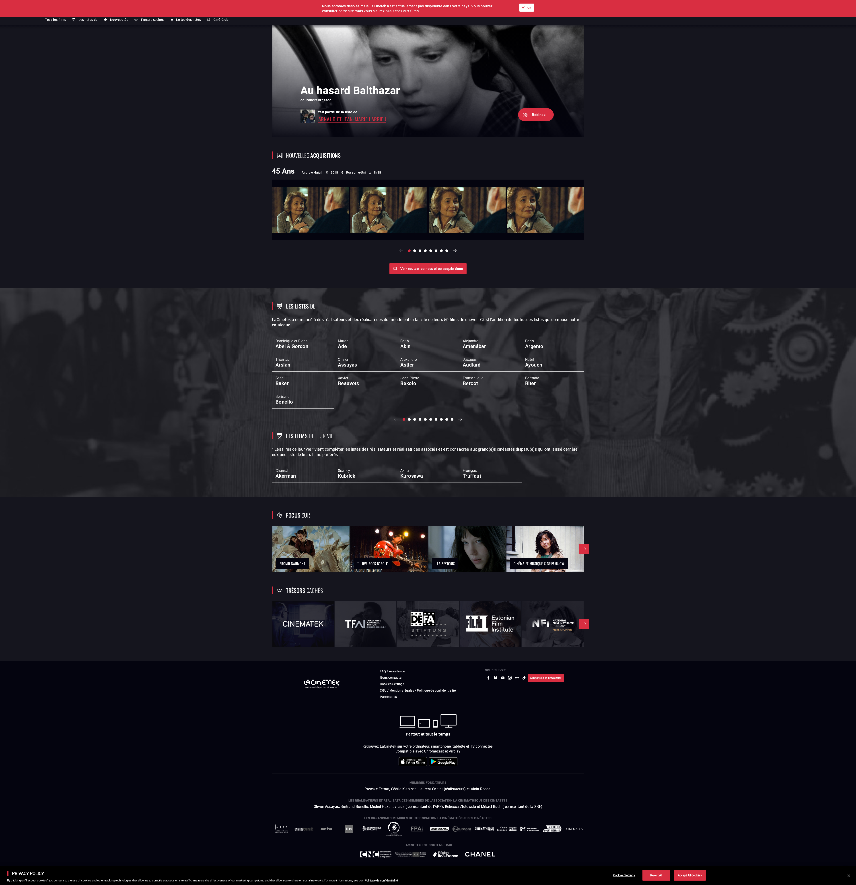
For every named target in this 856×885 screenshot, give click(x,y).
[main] (428, 875)
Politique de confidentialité (381, 880)
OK (529, 7)
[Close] (849, 876)
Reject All (656, 875)
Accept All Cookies (690, 875)
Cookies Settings (624, 875)
